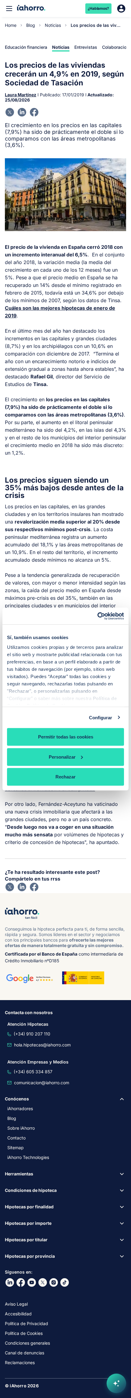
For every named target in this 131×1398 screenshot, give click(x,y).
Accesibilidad (18, 1313)
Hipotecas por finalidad (29, 1206)
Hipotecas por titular (26, 1239)
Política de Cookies (24, 1333)
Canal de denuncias (24, 1352)
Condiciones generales (27, 1343)
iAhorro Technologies (28, 1157)
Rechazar (65, 776)
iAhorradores (20, 1108)
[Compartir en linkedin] (22, 112)
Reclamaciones (20, 1362)
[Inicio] (31, 8)
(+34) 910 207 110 (32, 1033)
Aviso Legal (16, 1304)
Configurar (100, 717)
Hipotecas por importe (28, 1223)
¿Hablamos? (98, 8)
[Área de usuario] (121, 8)
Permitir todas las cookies (65, 736)
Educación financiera (26, 47)
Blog (30, 25)
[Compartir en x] (10, 112)
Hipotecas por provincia (30, 1256)
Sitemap (15, 1147)
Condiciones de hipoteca (31, 1190)
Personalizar (62, 756)
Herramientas (19, 1173)
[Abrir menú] (9, 8)
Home (10, 25)
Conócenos (17, 1098)
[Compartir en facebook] (34, 112)
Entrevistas (85, 47)
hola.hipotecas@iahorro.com (42, 1044)
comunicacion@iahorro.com (41, 1082)
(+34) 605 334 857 (33, 1071)
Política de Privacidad (26, 1323)
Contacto (16, 1137)
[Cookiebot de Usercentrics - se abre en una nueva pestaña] (97, 616)
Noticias (53, 25)
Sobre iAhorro (21, 1128)
